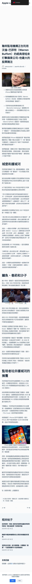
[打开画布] (29, 3)
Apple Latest (9, 3)
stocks (4, 68)
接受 (12, 580)
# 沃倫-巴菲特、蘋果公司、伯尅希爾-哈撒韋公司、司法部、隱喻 (16, 500)
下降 (19, 580)
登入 (11, 563)
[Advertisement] (16, 23)
